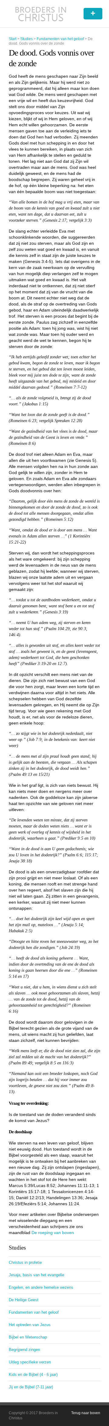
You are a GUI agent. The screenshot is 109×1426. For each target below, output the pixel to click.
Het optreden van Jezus (30, 1324)
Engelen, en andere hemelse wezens (41, 1287)
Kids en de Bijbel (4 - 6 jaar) (33, 1374)
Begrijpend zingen (24, 1349)
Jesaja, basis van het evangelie (36, 1275)
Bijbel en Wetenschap (28, 1337)
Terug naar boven (85, 1413)
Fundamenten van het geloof (60, 39)
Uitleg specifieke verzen (30, 1362)
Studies (26, 39)
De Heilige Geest (23, 1300)
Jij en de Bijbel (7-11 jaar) (31, 1387)
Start (12, 39)
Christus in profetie (25, 1262)
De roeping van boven (52, 1232)
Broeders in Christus (41, 13)
